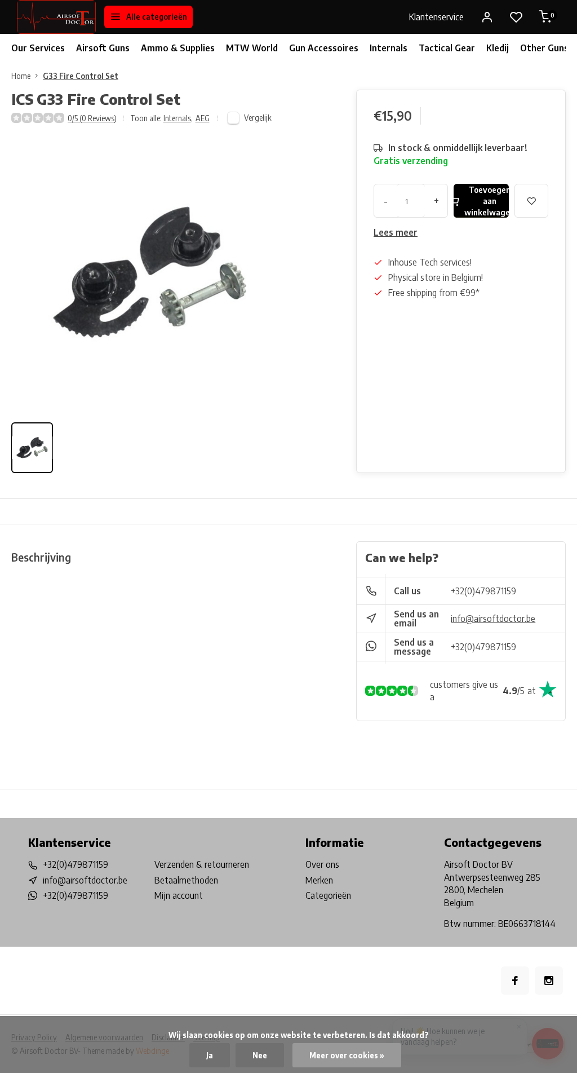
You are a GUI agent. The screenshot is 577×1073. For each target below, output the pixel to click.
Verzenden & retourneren (201, 864)
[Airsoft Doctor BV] (56, 17)
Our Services (38, 48)
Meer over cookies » (346, 1055)
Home (20, 76)
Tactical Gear (447, 48)
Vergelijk (258, 117)
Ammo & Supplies (178, 48)
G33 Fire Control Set (80, 76)
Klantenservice (436, 17)
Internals (388, 48)
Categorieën (328, 895)
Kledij (497, 48)
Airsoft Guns (103, 48)
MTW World (252, 48)
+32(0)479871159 (483, 591)
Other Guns (544, 48)
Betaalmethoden (186, 880)
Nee (259, 1055)
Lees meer (396, 232)
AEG (203, 118)
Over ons (322, 864)
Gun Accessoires (323, 48)
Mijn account (178, 895)
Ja (209, 1055)
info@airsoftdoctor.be (493, 618)
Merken (319, 880)
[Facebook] (515, 980)
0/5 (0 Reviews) (92, 118)
